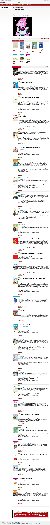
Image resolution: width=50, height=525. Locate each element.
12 (27, 506)
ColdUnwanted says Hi (5, 7)
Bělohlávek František (23, 161)
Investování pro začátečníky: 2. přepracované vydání (30, 238)
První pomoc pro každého (25, 324)
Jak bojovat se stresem (24, 338)
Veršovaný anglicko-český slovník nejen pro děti (29, 414)
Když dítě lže (22, 310)
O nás (3, 0)
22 (45, 38)
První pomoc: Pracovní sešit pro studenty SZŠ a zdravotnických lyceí (33, 454)
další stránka (47, 506)
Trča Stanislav (22, 466)
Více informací (30, 523)
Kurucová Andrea (22, 456)
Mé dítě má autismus (24, 224)
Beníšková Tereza (22, 312)
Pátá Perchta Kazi (22, 226)
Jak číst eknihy (9, 0)
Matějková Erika (22, 179)
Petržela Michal (22, 491)
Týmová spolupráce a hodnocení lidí (27, 385)
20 (43, 38)
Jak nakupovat (6, 0)
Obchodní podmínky (37, 523)
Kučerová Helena (21, 61)
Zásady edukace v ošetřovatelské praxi (27, 400)
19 (32, 506)
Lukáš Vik (7, 522)
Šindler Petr (40, 51)
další (48, 38)
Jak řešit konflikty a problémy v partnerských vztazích (30, 208)
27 (38, 506)
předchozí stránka (15, 506)
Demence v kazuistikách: (25, 297)
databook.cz (16, 7)
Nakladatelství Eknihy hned (13, 522)
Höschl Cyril (14, 49)
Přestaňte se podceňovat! (25, 370)
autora (16, 38)
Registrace (48, 0)
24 (47, 38)
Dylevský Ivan (27, 62)
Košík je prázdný (46, 2)
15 (29, 506)
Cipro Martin (21, 99)
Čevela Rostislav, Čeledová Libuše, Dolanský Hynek (27, 443)
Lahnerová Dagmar (22, 117)
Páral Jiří (14, 62)
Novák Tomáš (22, 149)
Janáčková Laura (22, 265)
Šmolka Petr (27, 51)
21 (44, 38)
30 (40, 506)
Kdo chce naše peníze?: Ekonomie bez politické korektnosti (31, 253)
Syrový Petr (21, 239)
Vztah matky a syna (24, 354)
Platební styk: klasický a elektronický (27, 82)
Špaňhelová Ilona (34, 50)
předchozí (42, 38)
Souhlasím (33, 523)
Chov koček (22, 68)
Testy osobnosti (23, 427)
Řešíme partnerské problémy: (26, 177)
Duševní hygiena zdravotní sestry (26, 478)
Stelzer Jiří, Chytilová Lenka (24, 326)
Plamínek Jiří (22, 387)
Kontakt (1, 0)
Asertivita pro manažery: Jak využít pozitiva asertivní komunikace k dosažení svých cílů (32, 116)
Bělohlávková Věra (22, 194)
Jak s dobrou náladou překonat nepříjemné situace (30, 147)
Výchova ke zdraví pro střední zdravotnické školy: (29, 441)
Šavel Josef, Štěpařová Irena (21, 50)
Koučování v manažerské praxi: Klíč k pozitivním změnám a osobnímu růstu (32, 279)
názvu (17, 38)
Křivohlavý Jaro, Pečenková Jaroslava (25, 480)
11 (26, 506)
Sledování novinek (20, 522)
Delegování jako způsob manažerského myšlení (29, 97)
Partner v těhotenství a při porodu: (27, 465)
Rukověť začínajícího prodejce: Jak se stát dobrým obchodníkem (32, 192)
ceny (15, 38)
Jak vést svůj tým (23, 160)
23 (46, 38)
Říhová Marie (22, 70)
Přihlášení (45, 0)
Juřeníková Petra (22, 402)
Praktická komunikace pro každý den (27, 264)
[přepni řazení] (48, 66)
